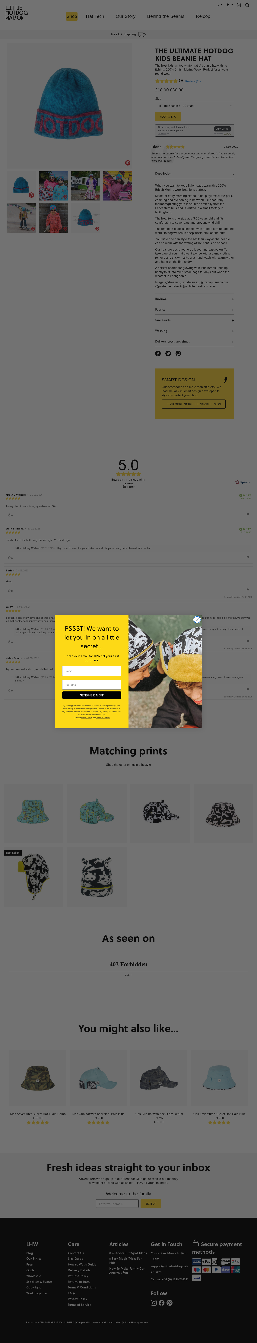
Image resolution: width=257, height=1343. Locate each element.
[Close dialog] (197, 619)
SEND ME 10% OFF (92, 695)
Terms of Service (103, 718)
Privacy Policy (86, 718)
